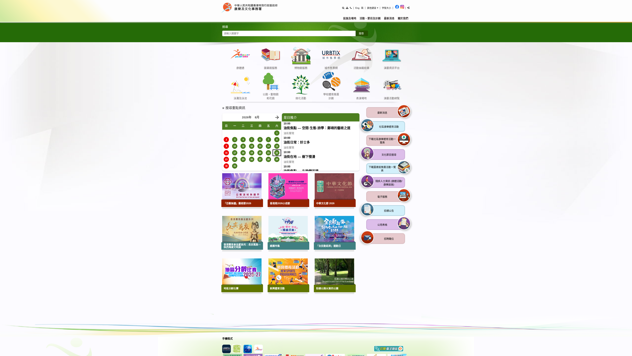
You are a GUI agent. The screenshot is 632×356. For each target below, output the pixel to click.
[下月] (277, 174)
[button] (372, 8)
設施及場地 (349, 18)
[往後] (404, 75)
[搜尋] (343, 7)
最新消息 (389, 18)
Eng (357, 8)
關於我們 (403, 18)
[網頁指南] (347, 7)
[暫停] (409, 75)
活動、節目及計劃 (370, 18)
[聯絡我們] (351, 7)
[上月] (226, 174)
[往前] (398, 75)
